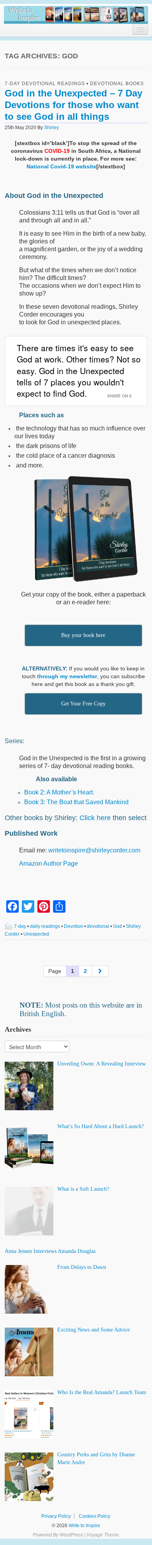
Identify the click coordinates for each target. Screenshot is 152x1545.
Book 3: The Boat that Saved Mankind (76, 802)
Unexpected (36, 934)
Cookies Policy (94, 1516)
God (117, 926)
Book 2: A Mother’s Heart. (59, 792)
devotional (98, 926)
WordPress (71, 1535)
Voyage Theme (103, 1535)
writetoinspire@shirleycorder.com (94, 850)
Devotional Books (117, 83)
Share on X (119, 396)
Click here (95, 818)
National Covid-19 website (61, 166)
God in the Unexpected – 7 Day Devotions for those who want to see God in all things (73, 105)
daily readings (45, 926)
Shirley (51, 127)
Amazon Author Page (48, 863)
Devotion (73, 926)
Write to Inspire (83, 1525)
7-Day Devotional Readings (45, 83)
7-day (20, 926)
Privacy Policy (56, 1516)
